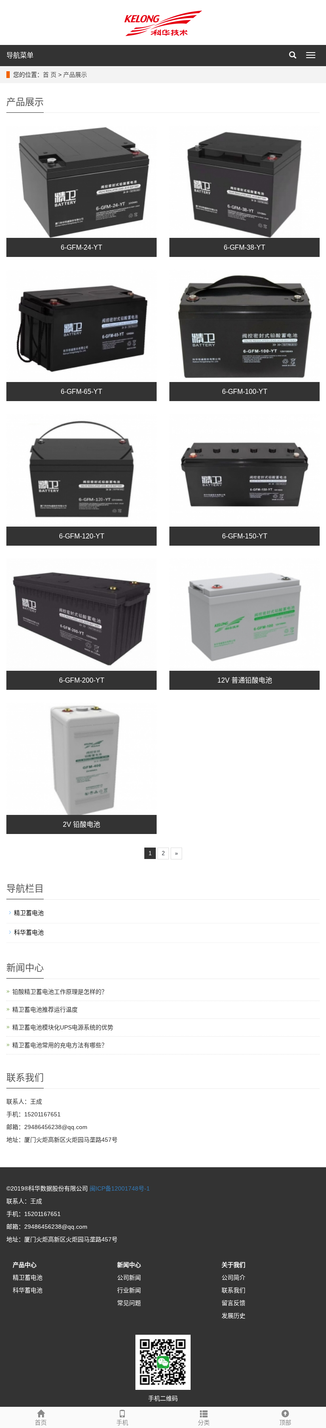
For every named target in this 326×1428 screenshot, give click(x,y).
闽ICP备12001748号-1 (120, 1188)
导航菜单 (20, 55)
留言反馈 (233, 1303)
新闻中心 (129, 1264)
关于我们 (233, 1264)
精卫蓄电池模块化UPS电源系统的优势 (62, 1027)
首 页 (49, 74)
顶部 (285, 1422)
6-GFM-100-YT (244, 391)
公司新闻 (129, 1277)
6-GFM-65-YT (81, 391)
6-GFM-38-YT (244, 247)
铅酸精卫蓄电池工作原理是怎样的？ (59, 991)
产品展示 (75, 74)
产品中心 (25, 1264)
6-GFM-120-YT (81, 536)
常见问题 (129, 1303)
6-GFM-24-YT (81, 247)
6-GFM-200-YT (81, 680)
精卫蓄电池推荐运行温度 (45, 1009)
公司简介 (233, 1277)
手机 (122, 1422)
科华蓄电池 (29, 932)
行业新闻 (129, 1290)
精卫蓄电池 (29, 912)
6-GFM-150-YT (244, 536)
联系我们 (233, 1290)
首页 (41, 1422)
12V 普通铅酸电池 (244, 680)
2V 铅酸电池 (81, 824)
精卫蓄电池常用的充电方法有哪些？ (59, 1045)
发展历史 (233, 1315)
